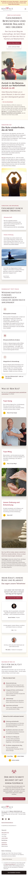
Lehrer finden (5, 838)
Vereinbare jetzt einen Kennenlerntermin (14, 798)
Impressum (4, 842)
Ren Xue (4, 157)
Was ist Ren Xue (5, 832)
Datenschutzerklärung (10, 864)
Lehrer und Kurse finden (14, 46)
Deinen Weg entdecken (14, 43)
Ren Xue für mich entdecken (14, 597)
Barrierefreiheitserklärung (7, 822)
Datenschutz (4, 844)
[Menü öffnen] (25, 9)
